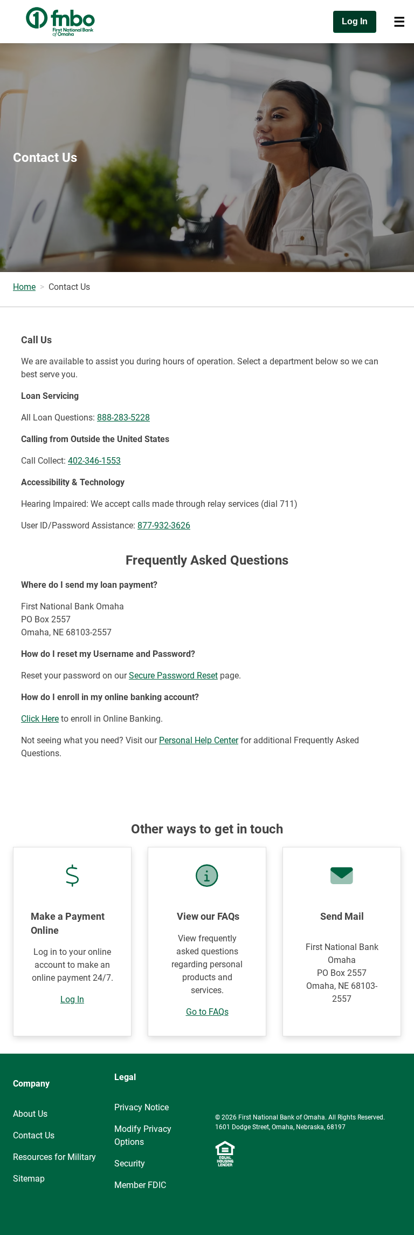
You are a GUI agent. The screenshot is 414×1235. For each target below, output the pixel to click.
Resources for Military (54, 1157)
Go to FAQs (207, 1012)
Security (129, 1163)
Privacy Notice (141, 1107)
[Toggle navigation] (399, 21)
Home (24, 287)
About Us (30, 1114)
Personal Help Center (198, 740)
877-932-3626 (163, 525)
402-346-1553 (94, 461)
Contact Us (33, 1135)
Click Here (40, 719)
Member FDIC (140, 1185)
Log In (72, 999)
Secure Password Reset (173, 675)
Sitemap (29, 1178)
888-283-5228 (123, 417)
